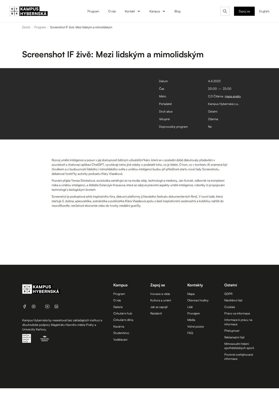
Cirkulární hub (122, 313)
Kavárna (118, 326)
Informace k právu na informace (238, 322)
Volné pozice (195, 326)
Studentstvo (121, 333)
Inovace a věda (160, 294)
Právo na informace (237, 313)
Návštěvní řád (233, 300)
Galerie (118, 307)
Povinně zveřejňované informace (238, 357)
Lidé (190, 307)
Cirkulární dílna (123, 320)
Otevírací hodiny (198, 300)
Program (40, 27)
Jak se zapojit (159, 307)
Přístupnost (231, 330)
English (264, 11)
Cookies (229, 307)
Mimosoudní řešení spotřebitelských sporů (239, 346)
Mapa (191, 294)
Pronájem (193, 313)
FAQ (190, 333)
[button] (132, 11)
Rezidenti (156, 313)
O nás (117, 300)
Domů (26, 27)
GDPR (228, 294)
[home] (29, 11)
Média (191, 320)
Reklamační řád (234, 337)
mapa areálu (233, 96)
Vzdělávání (120, 339)
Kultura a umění (160, 300)
